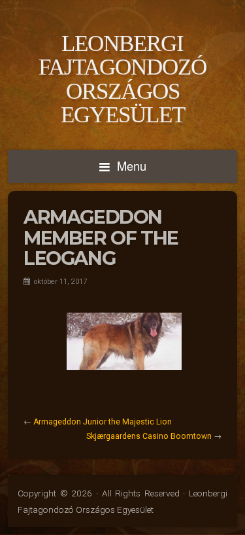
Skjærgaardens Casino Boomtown (149, 436)
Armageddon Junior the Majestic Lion (102, 421)
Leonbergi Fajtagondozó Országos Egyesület (122, 79)
